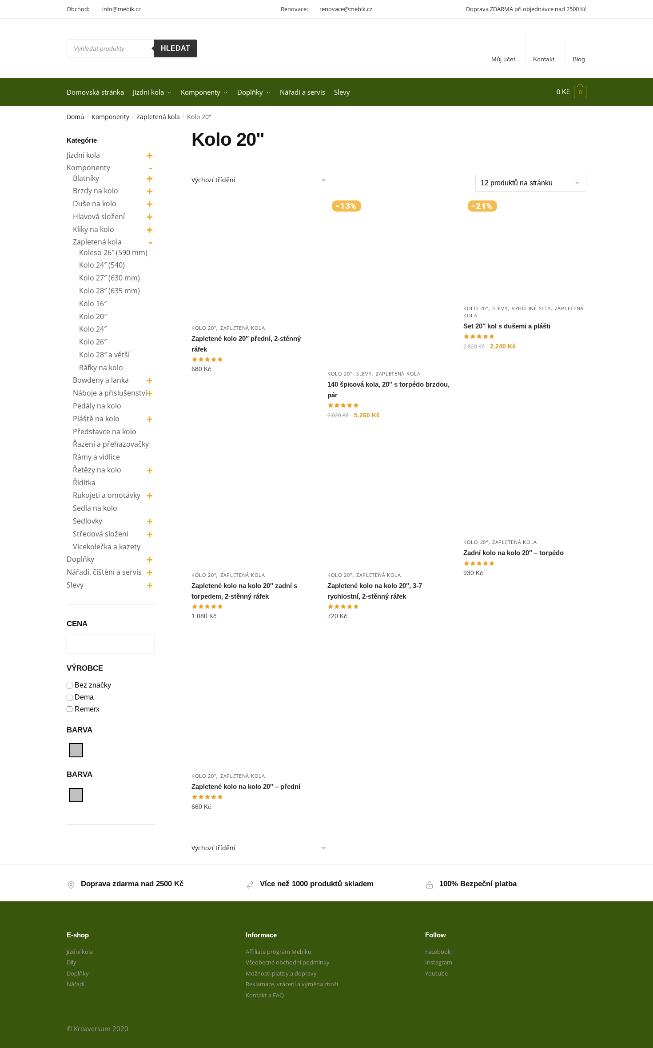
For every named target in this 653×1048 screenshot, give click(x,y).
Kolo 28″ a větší (104, 355)
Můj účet (503, 59)
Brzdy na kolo (95, 191)
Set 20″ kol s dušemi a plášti (506, 326)
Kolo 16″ (93, 303)
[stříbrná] (76, 750)
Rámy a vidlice (96, 457)
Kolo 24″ (93, 329)
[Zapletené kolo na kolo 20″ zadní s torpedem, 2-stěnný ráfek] (252, 504)
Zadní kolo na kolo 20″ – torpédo (513, 552)
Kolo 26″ (93, 342)
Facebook (438, 952)
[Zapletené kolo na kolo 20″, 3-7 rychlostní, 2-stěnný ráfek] (388, 504)
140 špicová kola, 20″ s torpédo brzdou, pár (388, 389)
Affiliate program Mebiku (278, 952)
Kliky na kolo (93, 229)
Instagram (438, 962)
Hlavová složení (99, 216)
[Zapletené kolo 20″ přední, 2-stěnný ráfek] (252, 257)
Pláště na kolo (96, 419)
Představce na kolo (104, 431)
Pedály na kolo (97, 406)
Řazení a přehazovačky (111, 444)
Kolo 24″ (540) (102, 265)
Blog (579, 59)
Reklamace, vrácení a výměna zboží (292, 984)
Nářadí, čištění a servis (104, 572)
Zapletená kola (158, 116)
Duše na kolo (94, 203)
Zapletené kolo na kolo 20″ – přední (245, 786)
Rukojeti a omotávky (106, 495)
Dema (84, 697)
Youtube (436, 973)
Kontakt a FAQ (265, 995)
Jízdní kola (83, 155)
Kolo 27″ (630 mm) (109, 278)
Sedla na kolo (95, 508)
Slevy (364, 373)
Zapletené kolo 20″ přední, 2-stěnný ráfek (246, 344)
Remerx (87, 709)
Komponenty (110, 116)
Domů (75, 116)
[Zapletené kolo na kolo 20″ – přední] (252, 705)
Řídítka (84, 483)
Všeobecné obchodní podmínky (288, 962)
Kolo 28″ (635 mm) (109, 291)
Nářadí (75, 984)
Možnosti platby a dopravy (281, 973)
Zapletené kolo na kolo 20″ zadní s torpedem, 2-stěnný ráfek (244, 591)
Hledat (175, 48)
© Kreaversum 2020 (97, 1028)
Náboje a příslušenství (110, 393)
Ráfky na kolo (101, 367)
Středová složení (100, 534)
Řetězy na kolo (97, 470)
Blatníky (86, 178)
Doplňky (80, 559)
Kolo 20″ (93, 316)
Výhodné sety (531, 308)
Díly (71, 962)
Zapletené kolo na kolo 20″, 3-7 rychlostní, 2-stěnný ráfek (374, 591)
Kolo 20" (203, 327)
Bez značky (93, 685)
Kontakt (543, 59)
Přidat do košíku (253, 432)
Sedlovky (87, 521)
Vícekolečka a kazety (106, 547)
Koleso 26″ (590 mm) (113, 252)
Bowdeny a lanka (101, 380)
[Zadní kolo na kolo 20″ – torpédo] (524, 488)
